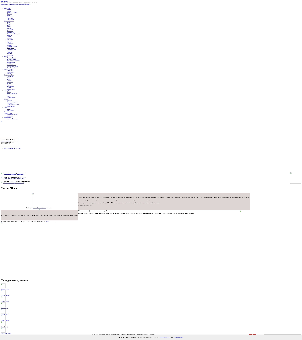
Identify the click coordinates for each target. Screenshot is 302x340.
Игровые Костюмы (9, 21)
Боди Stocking (10, 86)
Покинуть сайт (179, 337)
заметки (8, 141)
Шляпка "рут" (4, 308)
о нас (13, 4)
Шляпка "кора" (5, 301)
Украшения (10, 18)
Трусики (9, 80)
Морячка (9, 38)
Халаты (9, 83)
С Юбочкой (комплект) (13, 104)
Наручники (10, 16)
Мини (8, 109)
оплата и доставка (20, 4)
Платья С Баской (11, 65)
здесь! (47, 221)
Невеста (9, 42)
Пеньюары (10, 76)
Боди (8, 77)
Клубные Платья (11, 59)
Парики (9, 11)
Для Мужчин (7, 117)
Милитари (10, 41)
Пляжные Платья (11, 97)
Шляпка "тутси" (5, 289)
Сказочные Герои (11, 49)
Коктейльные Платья (12, 67)
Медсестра (10, 39)
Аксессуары (7, 8)
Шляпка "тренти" (5, 295)
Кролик (9, 36)
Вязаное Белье (11, 89)
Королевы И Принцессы (13, 33)
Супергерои (10, 50)
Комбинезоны (10, 72)
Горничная (10, 29)
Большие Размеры (8, 113)
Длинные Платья (11, 58)
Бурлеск (9, 25)
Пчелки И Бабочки (12, 46)
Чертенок (9, 53)
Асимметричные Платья (13, 60)
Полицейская (10, 48)
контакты (27, 4)
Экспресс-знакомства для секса (12, 148)
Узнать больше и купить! (39, 208)
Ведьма (9, 28)
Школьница (10, 55)
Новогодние (10, 43)
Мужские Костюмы (12, 119)
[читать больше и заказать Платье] (39, 206)
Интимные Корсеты (12, 102)
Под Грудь (9, 103)
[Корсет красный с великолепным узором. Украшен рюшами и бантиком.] (295, 178)
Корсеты (6, 99)
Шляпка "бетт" (5, 314)
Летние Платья (11, 62)
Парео (8, 96)
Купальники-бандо (12, 93)
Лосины (6, 111)
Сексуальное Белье (9, 75)
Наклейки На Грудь (12, 12)
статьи (10, 4)
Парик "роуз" (4, 327)
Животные (10, 31)
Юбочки (6, 107)
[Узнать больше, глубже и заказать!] (9, 129)
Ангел (8, 22)
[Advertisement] (151, 161)
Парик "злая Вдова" (6, 333)
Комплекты (10, 70)
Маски (8, 15)
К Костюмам (10, 19)
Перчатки (9, 14)
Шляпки (9, 9)
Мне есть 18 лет (164, 337)
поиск (6, 4)
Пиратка (9, 45)
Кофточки (9, 73)
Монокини (10, 94)
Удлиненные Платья (12, 66)
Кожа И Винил (11, 106)
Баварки (9, 24)
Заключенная (10, 32)
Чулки (8, 79)
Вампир (9, 26)
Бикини (9, 92)
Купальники (7, 90)
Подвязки (9, 84)
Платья (6, 56)
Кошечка (9, 35)
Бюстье (9, 87)
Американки (10, 110)
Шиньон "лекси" (5, 320)
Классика (9, 100)
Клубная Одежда (8, 69)
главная (3, 4)
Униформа (10, 52)
